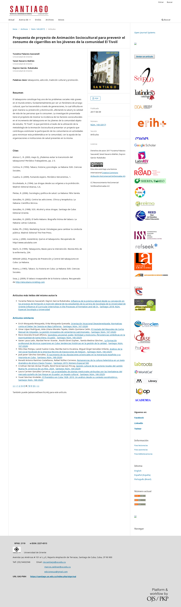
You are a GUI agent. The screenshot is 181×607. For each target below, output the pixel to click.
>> (38, 386)
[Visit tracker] (135, 44)
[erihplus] (151, 133)
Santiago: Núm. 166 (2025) (69, 337)
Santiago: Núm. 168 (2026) (49, 357)
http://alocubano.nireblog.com (30, 282)
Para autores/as (141, 449)
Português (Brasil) (142, 479)
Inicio (15, 29)
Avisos (61, 19)
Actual (11, 19)
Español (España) (142, 475)
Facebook (139, 417)
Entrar (161, 2)
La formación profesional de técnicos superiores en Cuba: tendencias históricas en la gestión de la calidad (67, 342)
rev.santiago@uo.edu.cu (54, 562)
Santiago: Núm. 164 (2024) (68, 368)
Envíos (38, 19)
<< (14, 386)
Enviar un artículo (144, 56)
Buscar (167, 19)
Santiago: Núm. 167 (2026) (75, 326)
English (137, 470)
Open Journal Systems (144, 32)
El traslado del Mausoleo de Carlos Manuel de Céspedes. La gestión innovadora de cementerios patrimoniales (71, 330)
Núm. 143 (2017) (38, 29)
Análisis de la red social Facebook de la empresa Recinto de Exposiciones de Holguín (70, 350)
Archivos (50, 19)
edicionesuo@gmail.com (56, 571)
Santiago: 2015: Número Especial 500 (71, 363)
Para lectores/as (141, 445)
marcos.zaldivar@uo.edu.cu (57, 567)
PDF (96, 98)
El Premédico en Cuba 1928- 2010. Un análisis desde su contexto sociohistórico (80, 377)
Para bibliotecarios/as (143, 454)
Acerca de (24, 19)
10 (34, 386)
